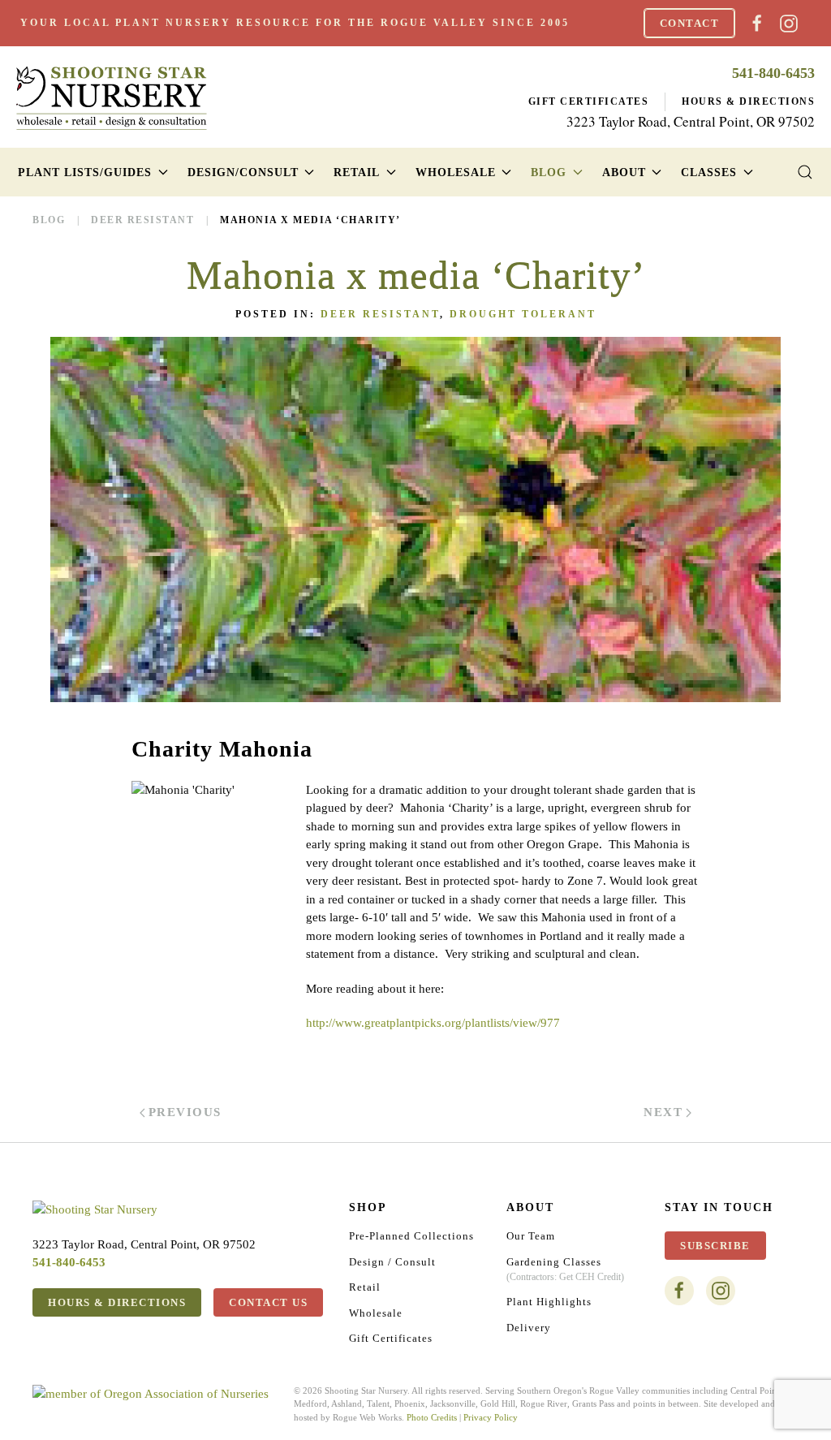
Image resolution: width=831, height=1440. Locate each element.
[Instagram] (789, 21)
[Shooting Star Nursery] (94, 1208)
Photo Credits (432, 1417)
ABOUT (530, 1207)
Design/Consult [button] (243, 172)
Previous (185, 1112)
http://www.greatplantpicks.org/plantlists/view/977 (433, 1022)
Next (663, 1112)
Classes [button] (709, 172)
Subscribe (715, 1246)
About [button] (624, 172)
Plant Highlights (549, 1302)
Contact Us (268, 1302)
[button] (805, 172)
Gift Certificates (588, 101)
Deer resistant (380, 314)
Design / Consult (392, 1262)
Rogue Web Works (367, 1417)
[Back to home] (111, 97)
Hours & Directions (748, 101)
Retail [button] (357, 172)
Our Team (530, 1236)
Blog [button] (548, 172)
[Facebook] (757, 21)
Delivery (528, 1327)
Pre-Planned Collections (411, 1236)
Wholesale (376, 1313)
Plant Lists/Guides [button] (85, 172)
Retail (365, 1287)
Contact (690, 23)
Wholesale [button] (456, 172)
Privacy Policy (490, 1417)
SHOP (368, 1207)
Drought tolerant (523, 314)
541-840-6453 (773, 73)
